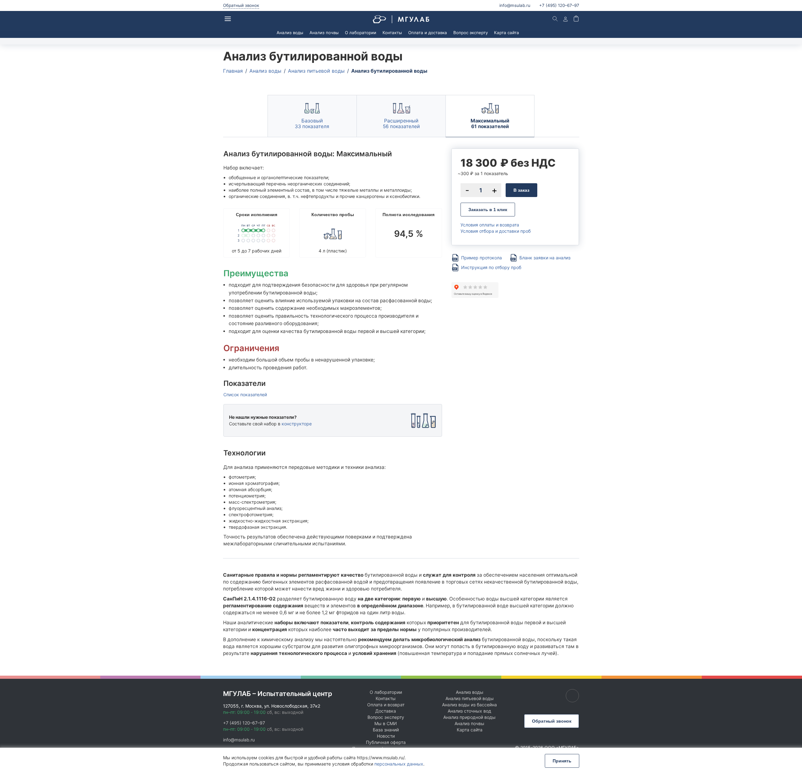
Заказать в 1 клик (487, 209)
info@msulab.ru (514, 5)
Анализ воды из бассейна (469, 704)
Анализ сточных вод (469, 711)
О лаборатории (360, 32)
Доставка (385, 711)
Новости (386, 736)
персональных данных (398, 763)
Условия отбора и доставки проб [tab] (496, 231)
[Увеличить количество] (494, 190)
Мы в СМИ (385, 723)
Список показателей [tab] (245, 394)
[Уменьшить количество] (467, 190)
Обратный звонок (241, 5)
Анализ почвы (324, 32)
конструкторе (297, 423)
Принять (562, 760)
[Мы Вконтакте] (572, 695)
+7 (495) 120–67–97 (244, 722)
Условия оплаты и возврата (490, 224)
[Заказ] (576, 19)
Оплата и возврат (385, 704)
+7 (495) (559, 5)
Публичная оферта (386, 742)
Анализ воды (290, 32)
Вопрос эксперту (470, 32)
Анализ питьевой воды (469, 698)
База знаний (386, 729)
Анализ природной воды (469, 717)
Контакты (392, 32)
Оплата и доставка (427, 32)
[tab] (312, 116)
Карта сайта (506, 32)
